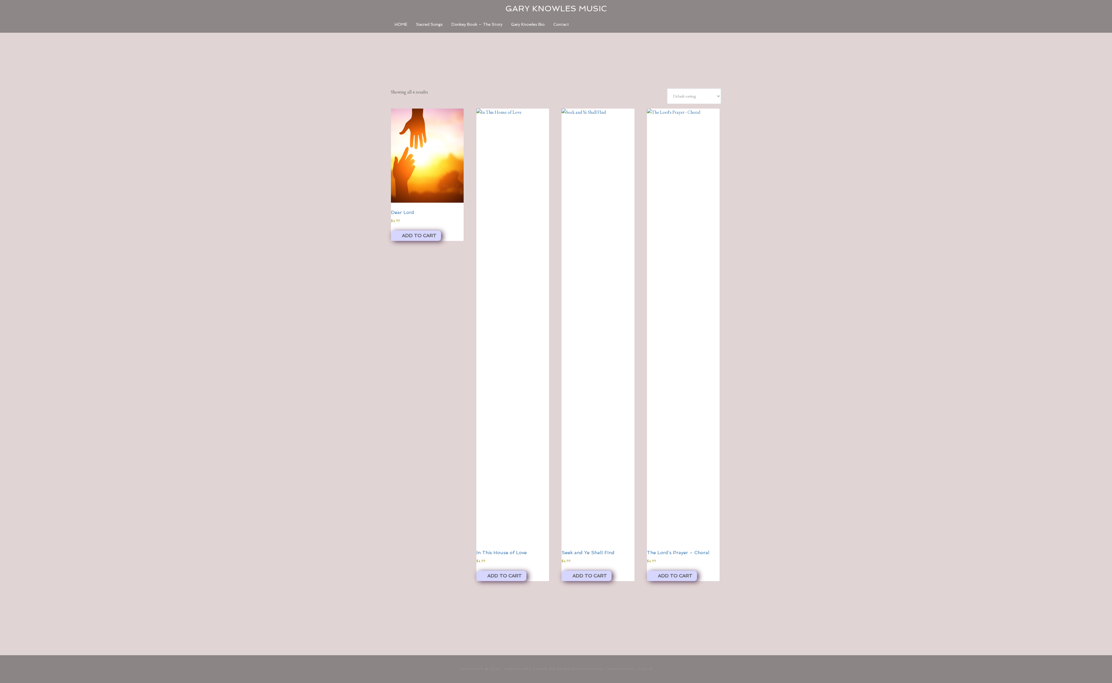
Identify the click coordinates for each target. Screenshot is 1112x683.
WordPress (621, 669)
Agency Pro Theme (526, 669)
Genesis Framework (580, 669)
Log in (645, 669)
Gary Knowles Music (556, 8)
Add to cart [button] (419, 235)
